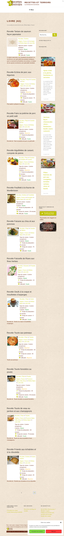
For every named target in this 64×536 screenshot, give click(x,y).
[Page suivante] (34, 492)
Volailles (23, 159)
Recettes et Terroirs (38, 2)
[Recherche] (54, 34)
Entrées (26, 38)
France (25, 41)
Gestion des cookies (46, 516)
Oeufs (32, 299)
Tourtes (31, 337)
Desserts (26, 265)
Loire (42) (32, 43)
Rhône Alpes (23, 43)
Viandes (33, 79)
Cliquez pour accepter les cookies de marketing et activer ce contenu (48, 226)
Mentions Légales (45, 511)
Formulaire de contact (12, 510)
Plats (27, 79)
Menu (32, 9)
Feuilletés (31, 195)
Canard (30, 159)
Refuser (54, 531)
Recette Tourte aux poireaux (19, 333)
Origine (20, 41)
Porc (23, 81)
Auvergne (32, 41)
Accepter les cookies (37, 531)
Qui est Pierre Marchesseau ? (48, 509)
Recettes (20, 38)
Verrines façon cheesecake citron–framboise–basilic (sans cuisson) (48, 124)
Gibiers (23, 230)
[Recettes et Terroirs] (9, 529)
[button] (61, 522)
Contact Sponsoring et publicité (14, 512)
